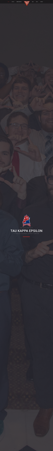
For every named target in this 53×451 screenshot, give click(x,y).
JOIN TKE (13, 1)
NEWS (33, 1)
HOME (8, 1)
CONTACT (41, 1)
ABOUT (37, 1)
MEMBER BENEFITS (19, 1)
